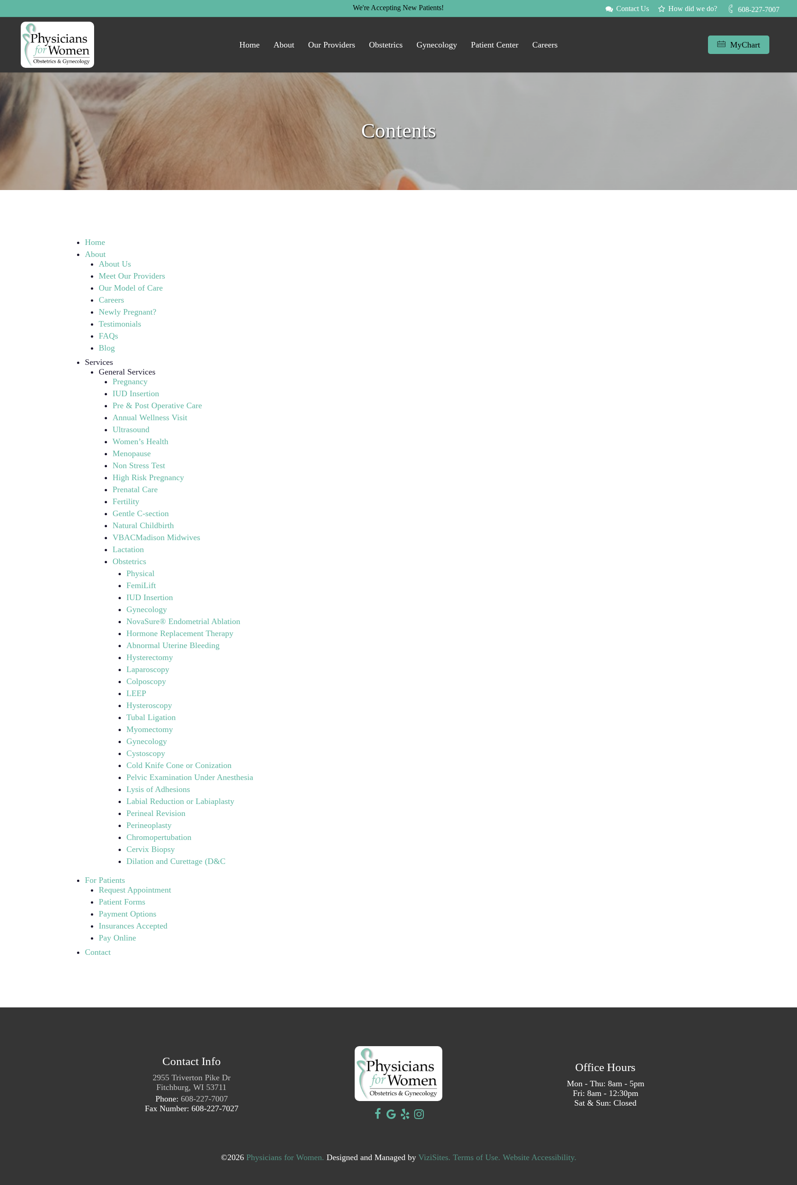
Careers (111, 299)
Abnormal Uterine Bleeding (173, 645)
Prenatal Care (135, 489)
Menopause (132, 453)
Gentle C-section (141, 513)
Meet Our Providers (132, 275)
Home (95, 242)
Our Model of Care (131, 287)
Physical (140, 573)
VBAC (124, 537)
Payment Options (127, 913)
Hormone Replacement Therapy (179, 633)
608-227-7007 (204, 1098)
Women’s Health (140, 441)
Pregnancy (130, 381)
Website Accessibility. (540, 1157)
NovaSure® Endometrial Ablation (183, 621)
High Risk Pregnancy (148, 477)
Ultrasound (131, 429)
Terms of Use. (476, 1157)
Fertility (126, 501)
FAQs (108, 335)
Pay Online (117, 937)
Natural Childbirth (143, 525)
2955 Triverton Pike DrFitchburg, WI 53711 (192, 1082)
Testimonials (120, 323)
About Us (115, 263)
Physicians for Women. (285, 1157)
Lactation (128, 549)
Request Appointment (136, 889)
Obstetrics (129, 561)
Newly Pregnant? (127, 311)
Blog (107, 347)
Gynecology (146, 609)
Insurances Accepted (133, 925)
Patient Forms (122, 901)
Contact (98, 952)
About (95, 254)
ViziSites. (434, 1157)
